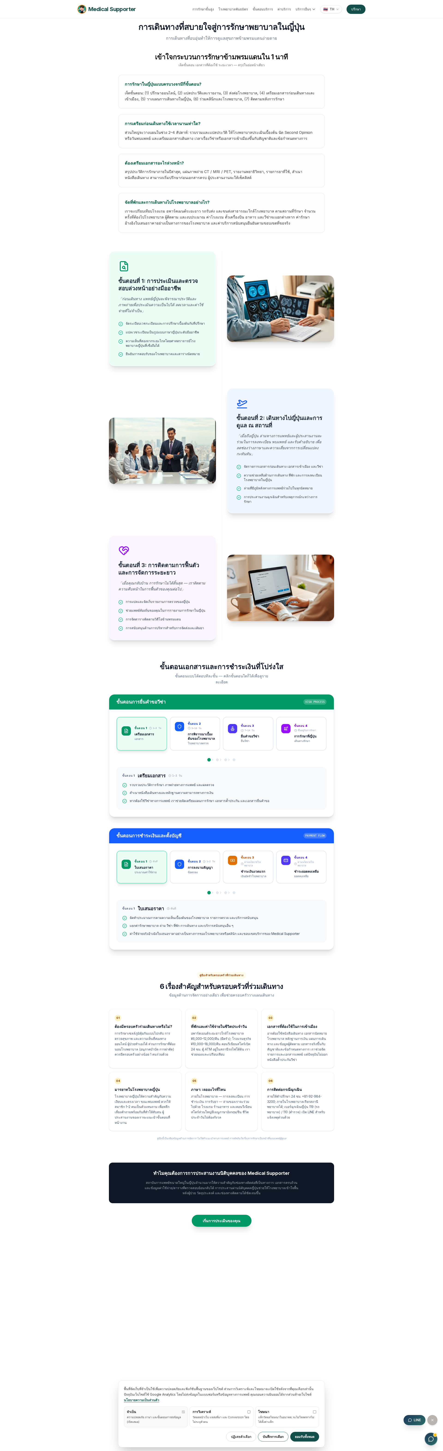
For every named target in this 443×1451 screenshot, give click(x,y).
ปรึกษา (356, 9)
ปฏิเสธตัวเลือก (241, 1437)
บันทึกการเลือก (273, 1437)
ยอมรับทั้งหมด (304, 1437)
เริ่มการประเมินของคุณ (221, 1220)
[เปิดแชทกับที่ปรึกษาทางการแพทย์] (431, 1439)
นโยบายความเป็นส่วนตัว (141, 1400)
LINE (417, 1420)
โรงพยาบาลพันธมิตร (233, 9)
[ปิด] (432, 1420)
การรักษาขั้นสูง (203, 9)
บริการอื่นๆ (303, 9)
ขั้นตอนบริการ (263, 9)
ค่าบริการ (284, 9)
